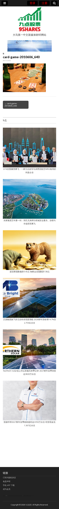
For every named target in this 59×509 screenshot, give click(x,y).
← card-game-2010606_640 (11, 104)
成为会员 (6, 489)
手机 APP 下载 (9, 485)
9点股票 (28, 505)
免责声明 (6, 481)
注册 (44, 3)
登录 (32, 3)
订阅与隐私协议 (9, 477)
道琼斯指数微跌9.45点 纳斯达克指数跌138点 (30, 271)
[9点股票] (29, 19)
